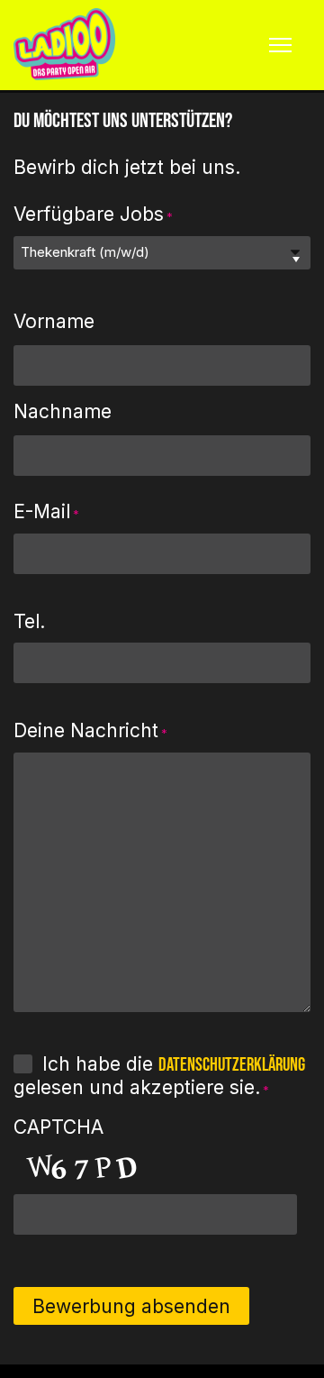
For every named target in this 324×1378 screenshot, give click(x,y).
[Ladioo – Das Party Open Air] (64, 45)
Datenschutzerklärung (231, 1065)
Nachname (63, 411)
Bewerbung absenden (131, 1306)
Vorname (54, 321)
